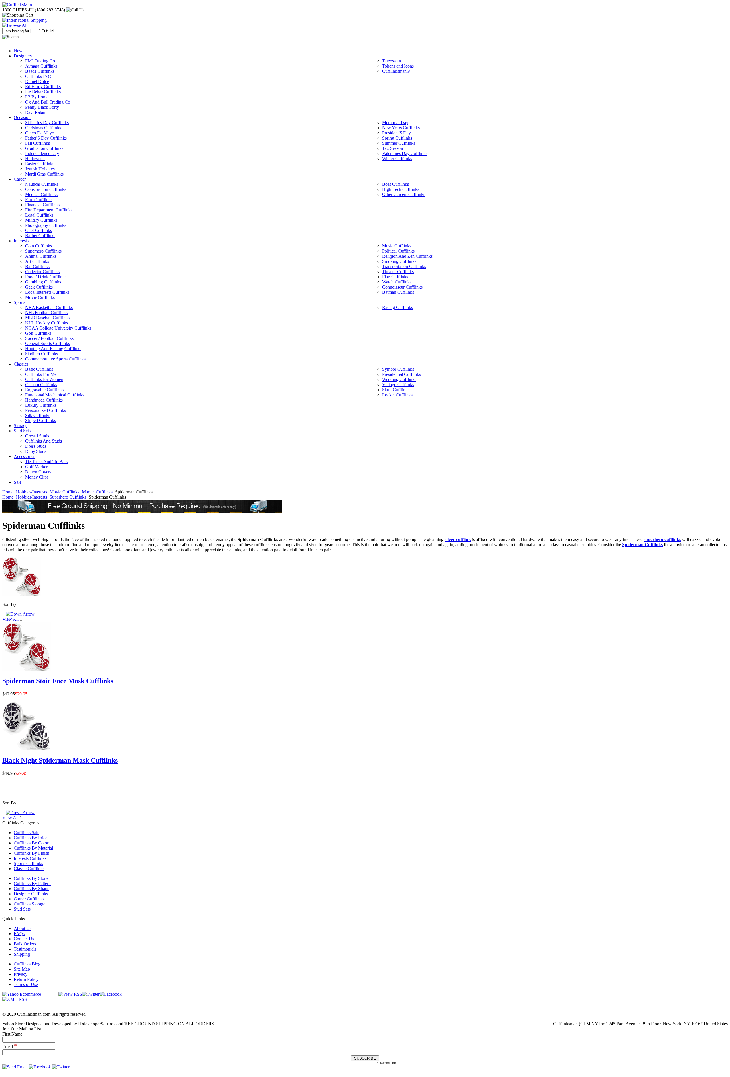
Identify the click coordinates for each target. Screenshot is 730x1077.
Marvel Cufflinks (97, 491)
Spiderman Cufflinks (642, 544)
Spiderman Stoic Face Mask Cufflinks (57, 681)
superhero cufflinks (662, 539)
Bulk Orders (25, 943)
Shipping (22, 954)
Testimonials (25, 949)
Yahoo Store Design (20, 1023)
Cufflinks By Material (33, 848)
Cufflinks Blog (27, 963)
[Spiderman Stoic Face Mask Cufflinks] (28, 693)
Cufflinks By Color (31, 842)
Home (7, 491)
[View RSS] (70, 994)
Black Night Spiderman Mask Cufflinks (60, 760)
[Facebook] (111, 994)
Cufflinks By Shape (31, 888)
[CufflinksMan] (17, 4)
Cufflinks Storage (29, 903)
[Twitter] (91, 994)
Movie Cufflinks (64, 491)
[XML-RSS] (14, 999)
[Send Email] (15, 1066)
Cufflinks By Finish (31, 853)
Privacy (20, 974)
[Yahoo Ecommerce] (21, 994)
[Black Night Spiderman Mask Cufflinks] (28, 773)
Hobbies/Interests (31, 491)
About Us (22, 928)
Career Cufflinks (29, 898)
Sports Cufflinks (28, 863)
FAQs (19, 933)
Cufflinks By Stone (31, 878)
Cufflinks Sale (26, 832)
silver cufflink (458, 539)
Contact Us (24, 938)
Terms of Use (26, 984)
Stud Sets (22, 909)
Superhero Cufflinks (68, 497)
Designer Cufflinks (31, 893)
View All (10, 619)
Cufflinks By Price (30, 837)
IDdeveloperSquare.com (100, 1023)
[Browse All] (14, 25)
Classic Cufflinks (29, 868)
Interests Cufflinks (30, 858)
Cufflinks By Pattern (32, 883)
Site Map (22, 969)
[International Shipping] (24, 20)
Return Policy (26, 979)
